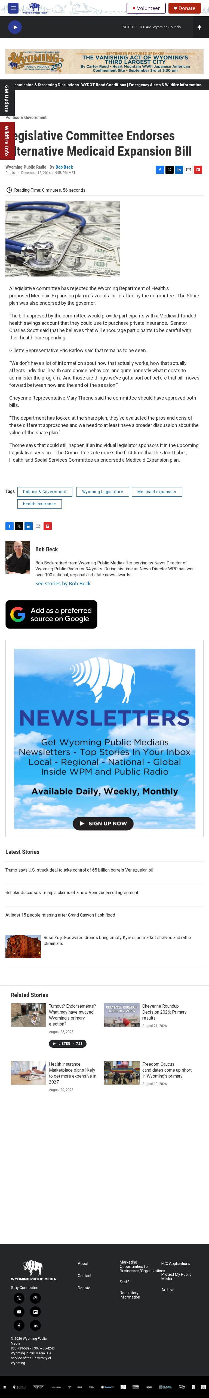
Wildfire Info (7, 141)
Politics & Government (26, 117)
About (83, 1264)
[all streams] (201, 27)
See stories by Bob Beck (63, 583)
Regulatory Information (130, 1295)
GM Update (7, 99)
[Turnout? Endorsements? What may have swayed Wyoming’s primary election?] (28, 1015)
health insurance (39, 504)
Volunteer (148, 8)
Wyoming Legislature (102, 492)
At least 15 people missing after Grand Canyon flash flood (60, 915)
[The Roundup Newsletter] (104, 738)
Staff (124, 1282)
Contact (84, 1276)
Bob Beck (64, 167)
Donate (187, 8)
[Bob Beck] (17, 557)
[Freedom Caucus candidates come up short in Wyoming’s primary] (122, 1073)
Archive (167, 1290)
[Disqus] (104, 1171)
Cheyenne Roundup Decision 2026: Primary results (164, 1012)
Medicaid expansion (156, 492)
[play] (15, 27)
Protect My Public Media (176, 1276)
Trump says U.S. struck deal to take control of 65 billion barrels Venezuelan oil (79, 870)
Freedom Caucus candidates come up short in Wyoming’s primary (167, 1070)
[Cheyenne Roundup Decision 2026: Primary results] (122, 1015)
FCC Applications (175, 1264)
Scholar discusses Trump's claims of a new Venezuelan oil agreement (71, 892)
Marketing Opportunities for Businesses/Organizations (138, 1266)
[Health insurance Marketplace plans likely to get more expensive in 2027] (28, 1073)
